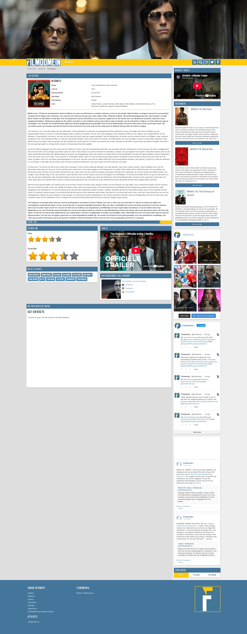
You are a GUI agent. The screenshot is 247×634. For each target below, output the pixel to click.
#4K (189, 362)
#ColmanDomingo (201, 342)
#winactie (190, 339)
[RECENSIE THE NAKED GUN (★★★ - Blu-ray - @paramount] (185, 252)
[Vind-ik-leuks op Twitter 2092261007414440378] (191, 347)
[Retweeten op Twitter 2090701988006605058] (186, 425)
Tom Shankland (82, 279)
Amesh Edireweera (34, 275)
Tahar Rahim (50, 279)
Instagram (129, 288)
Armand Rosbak (46, 275)
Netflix (42, 279)
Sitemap (31, 605)
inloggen (38, 317)
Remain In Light (183, 476)
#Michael (198, 339)
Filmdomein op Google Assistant (41, 611)
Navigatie (69, 62)
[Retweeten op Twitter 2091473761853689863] (186, 387)
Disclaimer (32, 602)
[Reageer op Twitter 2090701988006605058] (182, 425)
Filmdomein (31, 69)
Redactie (31, 596)
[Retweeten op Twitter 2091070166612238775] (186, 407)
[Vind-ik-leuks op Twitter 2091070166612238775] (191, 407)
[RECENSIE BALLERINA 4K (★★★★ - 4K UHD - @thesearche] (209, 252)
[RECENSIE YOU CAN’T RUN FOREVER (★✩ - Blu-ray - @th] (209, 276)
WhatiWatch (130, 292)
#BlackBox (188, 379)
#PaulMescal (193, 419)
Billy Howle (57, 275)
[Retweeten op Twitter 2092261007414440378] (186, 347)
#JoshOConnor (204, 419)
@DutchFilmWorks (188, 384)
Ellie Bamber (66, 275)
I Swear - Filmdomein (186, 544)
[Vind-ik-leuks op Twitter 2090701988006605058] (191, 425)
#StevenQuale (186, 381)
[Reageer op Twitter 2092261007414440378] (182, 347)
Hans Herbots (87, 275)
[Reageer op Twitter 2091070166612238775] (182, 407)
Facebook (129, 285)
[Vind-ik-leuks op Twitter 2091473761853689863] (191, 387)
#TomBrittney (197, 381)
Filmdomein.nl (33, 622)
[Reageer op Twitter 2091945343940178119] (182, 369)
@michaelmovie (190, 337)
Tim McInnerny (71, 279)
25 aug (207, 334)
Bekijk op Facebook (183, 506)
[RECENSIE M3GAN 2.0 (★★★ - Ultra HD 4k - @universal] (209, 300)
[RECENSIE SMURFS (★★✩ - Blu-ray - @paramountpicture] (185, 276)
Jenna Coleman (33, 279)
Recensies (42, 69)
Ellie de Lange (77, 275)
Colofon (31, 593)
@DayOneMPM (186, 344)
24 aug (207, 354)
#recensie (212, 359)
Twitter (181, 575)
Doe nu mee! (197, 143)
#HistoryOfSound (190, 417)
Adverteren (32, 608)
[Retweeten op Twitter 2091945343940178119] (186, 369)
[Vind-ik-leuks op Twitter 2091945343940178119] (191, 369)
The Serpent (60, 279)
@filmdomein (197, 334)
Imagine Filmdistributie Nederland (197, 474)
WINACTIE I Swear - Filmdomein (190, 488)
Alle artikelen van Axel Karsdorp (134, 281)
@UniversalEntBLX (200, 344)
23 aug (207, 376)
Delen (181, 508)
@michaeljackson (208, 339)
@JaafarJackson (187, 342)
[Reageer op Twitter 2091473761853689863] (182, 387)
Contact (31, 599)
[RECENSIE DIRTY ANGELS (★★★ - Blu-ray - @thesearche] (185, 300)
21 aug (207, 414)
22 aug (207, 394)
